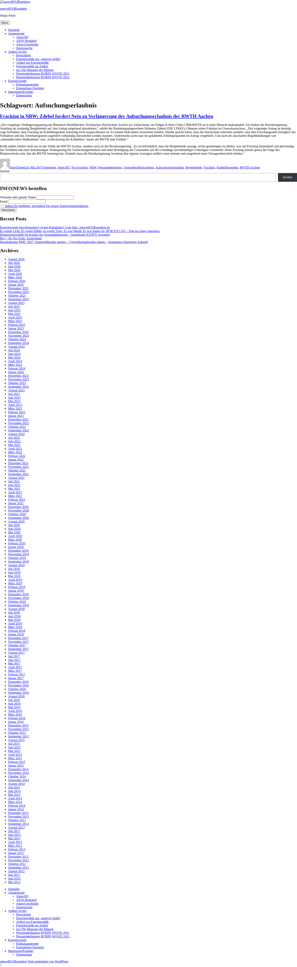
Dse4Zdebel (17, 167)
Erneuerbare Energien (30, 88)
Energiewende (17, 81)
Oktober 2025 (17, 295)
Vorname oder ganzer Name (18, 197)
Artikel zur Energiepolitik (32, 62)
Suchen (4, 171)
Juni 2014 (14, 791)
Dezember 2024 (18, 332)
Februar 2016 (16, 718)
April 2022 (15, 448)
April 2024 (15, 361)
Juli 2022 (14, 437)
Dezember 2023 (18, 375)
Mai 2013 (14, 838)
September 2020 (18, 518)
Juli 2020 (14, 525)
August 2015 (16, 740)
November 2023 (18, 379)
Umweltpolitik (133, 167)
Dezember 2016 (18, 681)
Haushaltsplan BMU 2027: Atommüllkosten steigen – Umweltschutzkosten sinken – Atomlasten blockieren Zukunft (74, 242)
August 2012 (16, 871)
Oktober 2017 (17, 645)
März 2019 (15, 583)
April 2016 (15, 711)
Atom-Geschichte (27, 44)
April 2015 (15, 754)
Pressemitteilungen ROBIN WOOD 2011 (42, 73)
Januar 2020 (16, 547)
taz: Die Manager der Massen (35, 70)
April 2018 (15, 623)
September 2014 (18, 780)
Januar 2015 (16, 765)
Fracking (209, 167)
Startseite (14, 30)
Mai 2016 (14, 707)
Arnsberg (148, 167)
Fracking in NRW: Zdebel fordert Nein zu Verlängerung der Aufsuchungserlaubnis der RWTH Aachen (106, 116)
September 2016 (18, 692)
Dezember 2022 (18, 419)
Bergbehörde (193, 167)
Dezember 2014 (18, 769)
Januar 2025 (16, 328)
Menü (5, 22)
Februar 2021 (16, 499)
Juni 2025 (14, 310)
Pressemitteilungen (110, 167)
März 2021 (15, 496)
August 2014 (16, 783)
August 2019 (16, 565)
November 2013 (18, 816)
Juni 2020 (14, 528)
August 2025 (16, 303)
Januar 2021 (16, 503)
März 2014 (15, 802)
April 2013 (15, 842)
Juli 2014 (14, 787)
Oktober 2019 (17, 558)
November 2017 (18, 641)
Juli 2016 (14, 700)
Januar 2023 (16, 416)
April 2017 (15, 667)
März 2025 (15, 321)
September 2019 (18, 561)
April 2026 (15, 273)
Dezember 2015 (18, 725)
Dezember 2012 (18, 856)
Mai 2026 (14, 270)
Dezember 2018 (18, 594)
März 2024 (15, 365)
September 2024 (18, 343)
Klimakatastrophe (27, 84)
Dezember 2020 (18, 507)
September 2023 (18, 386)
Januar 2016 (16, 722)
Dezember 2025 (18, 288)
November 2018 (18, 598)
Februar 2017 (16, 674)
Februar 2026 (16, 281)
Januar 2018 (16, 634)
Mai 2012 (14, 882)
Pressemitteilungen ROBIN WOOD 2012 (43, 77)
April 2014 (15, 798)
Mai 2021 (14, 488)
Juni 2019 (14, 572)
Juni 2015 (14, 747)
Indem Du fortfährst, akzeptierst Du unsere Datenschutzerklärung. (47, 206)
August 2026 (16, 259)
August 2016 (16, 696)
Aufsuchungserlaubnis (169, 167)
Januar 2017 (16, 678)
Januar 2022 (16, 459)
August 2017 (16, 652)
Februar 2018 (16, 630)
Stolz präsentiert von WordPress (48, 961)
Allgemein (49, 167)
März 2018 (15, 627)
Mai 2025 (14, 314)
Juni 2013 (14, 834)
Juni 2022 (14, 441)
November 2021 (18, 467)
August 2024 (16, 346)
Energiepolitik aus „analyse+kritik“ (38, 59)
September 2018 (18, 605)
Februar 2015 (16, 762)
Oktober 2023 (17, 383)
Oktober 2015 (17, 732)
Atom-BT (22, 37)
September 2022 (18, 430)
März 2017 (15, 671)
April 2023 (15, 405)
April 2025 (15, 317)
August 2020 (16, 521)
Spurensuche (24, 48)
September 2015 (18, 736)
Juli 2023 (14, 394)
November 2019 (18, 554)
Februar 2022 (16, 456)
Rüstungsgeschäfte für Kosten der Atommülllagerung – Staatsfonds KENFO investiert (55, 234)
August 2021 (16, 477)
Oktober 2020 (17, 514)
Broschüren (23, 55)
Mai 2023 (14, 401)
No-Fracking (79, 167)
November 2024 (18, 335)
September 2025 (18, 299)
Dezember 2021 (18, 463)
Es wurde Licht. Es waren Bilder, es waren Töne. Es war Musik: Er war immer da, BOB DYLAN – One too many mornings (80, 231)
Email (3, 201)
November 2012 (18, 860)
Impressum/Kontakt (20, 92)
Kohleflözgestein (227, 167)
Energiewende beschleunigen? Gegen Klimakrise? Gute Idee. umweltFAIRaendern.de (55, 227)
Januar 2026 (16, 284)
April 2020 (15, 536)
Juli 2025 (14, 306)
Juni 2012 (14, 878)
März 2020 (15, 539)
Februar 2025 (16, 324)
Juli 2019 (14, 569)
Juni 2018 (14, 616)
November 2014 (18, 773)
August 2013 (16, 827)
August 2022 (16, 434)
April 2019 (15, 579)
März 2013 (15, 845)
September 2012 (18, 867)
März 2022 (15, 452)
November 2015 (18, 729)
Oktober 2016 (17, 689)
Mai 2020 (14, 532)
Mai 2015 (14, 751)
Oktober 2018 (17, 601)
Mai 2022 (14, 445)
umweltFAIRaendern (13, 8)
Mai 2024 (14, 357)
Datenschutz (24, 95)
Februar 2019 (16, 587)
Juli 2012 (14, 875)
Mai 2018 (14, 620)
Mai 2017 (14, 663)
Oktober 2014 (17, 776)
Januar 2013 (16, 853)
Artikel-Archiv (17, 51)
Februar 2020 (16, 543)
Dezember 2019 (18, 550)
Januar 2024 (16, 372)
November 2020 (18, 510)
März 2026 (15, 277)
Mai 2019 (14, 576)
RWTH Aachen (250, 167)
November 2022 (18, 423)
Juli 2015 (14, 743)
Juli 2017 (14, 656)
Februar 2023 (16, 412)
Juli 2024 (14, 350)
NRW (93, 167)
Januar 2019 (16, 590)
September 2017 (18, 649)
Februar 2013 (16, 849)
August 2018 (16, 609)
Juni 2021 (14, 485)
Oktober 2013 (17, 820)
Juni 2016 (14, 703)
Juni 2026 (14, 266)
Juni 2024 (14, 354)
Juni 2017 (14, 660)
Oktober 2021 (17, 470)
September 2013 (18, 824)
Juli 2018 (14, 612)
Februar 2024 (16, 368)
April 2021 (15, 492)
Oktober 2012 (17, 864)
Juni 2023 (14, 397)
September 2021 (18, 474)
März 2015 (15, 758)
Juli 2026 (14, 263)
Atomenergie (16, 33)
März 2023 (15, 408)
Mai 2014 (14, 794)
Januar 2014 (16, 809)
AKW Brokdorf (26, 41)
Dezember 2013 (18, 813)
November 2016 (18, 685)
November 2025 (18, 292)
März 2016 (15, 714)
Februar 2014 (16, 805)
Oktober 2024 (17, 339)
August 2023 (16, 390)
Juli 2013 (14, 831)
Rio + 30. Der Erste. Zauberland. (21, 238)
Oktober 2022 (17, 426)
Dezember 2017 (18, 638)
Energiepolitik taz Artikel (32, 66)
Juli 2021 (14, 481)
